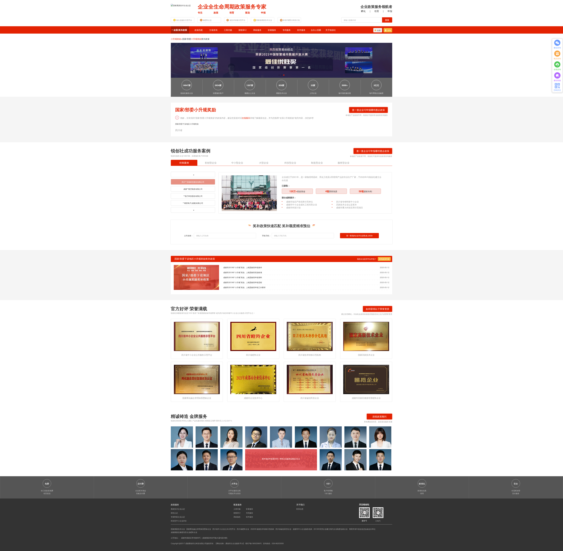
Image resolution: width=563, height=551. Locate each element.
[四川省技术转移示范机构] (310, 336)
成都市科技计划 (293, 207)
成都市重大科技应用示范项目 (349, 207)
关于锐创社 (330, 29)
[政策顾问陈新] (380, 459)
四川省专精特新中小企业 (347, 201)
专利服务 (287, 29)
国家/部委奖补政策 (196, 38)
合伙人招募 (316, 29)
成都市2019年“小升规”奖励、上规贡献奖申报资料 (242, 277)
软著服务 (272, 29)
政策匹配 (199, 29)
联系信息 (299, 509)
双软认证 (174, 513)
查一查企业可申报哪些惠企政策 (368, 110)
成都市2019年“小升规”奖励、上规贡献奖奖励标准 (242, 272)
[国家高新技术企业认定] (181, 5)
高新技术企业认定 (178, 509)
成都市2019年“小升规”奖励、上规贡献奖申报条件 (242, 267)
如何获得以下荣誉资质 (377, 309)
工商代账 (228, 29)
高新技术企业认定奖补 (346, 204)
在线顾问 (246, 117)
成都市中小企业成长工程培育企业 (301, 204)
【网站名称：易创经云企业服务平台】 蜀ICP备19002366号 (238, 543)
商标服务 (257, 29)
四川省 (178, 130)
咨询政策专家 (384, 259)
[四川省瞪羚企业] (253, 336)
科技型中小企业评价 (179, 520)
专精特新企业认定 (178, 517)
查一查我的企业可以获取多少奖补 (359, 235)
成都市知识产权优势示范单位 (299, 201)
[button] (279, 75)
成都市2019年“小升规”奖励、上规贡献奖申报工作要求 (244, 287)
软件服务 (301, 29)
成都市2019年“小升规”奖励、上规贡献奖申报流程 (242, 282)
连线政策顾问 (379, 416)
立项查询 (213, 29)
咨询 (389, 30)
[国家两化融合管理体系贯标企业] (197, 379)
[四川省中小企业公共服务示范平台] (197, 336)
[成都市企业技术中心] (253, 379)
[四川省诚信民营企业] (310, 379)
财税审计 (243, 29)
